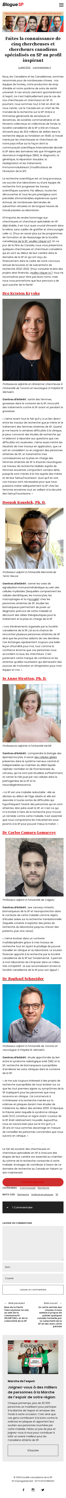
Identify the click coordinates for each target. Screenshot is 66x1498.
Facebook (23, 1489)
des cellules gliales (45, 757)
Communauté (27, 1187)
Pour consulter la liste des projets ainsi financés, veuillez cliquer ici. (32, 271)
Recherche (43, 1187)
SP (57, 1194)
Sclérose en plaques (42, 1194)
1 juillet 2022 (24, 67)
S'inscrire (33, 1450)
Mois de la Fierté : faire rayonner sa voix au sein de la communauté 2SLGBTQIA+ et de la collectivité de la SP (16, 1312)
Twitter (43, 1489)
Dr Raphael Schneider (23, 978)
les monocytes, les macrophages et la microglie (27, 597)
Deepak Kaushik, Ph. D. (24, 502)
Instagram (33, 1489)
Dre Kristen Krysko (21, 293)
